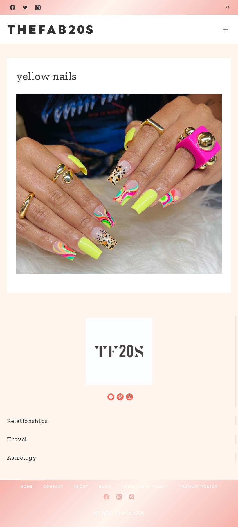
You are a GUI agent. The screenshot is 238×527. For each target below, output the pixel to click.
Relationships (27, 421)
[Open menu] (225, 29)
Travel (17, 439)
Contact (53, 487)
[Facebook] (12, 7)
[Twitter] (25, 7)
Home (27, 487)
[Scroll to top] (223, 504)
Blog (105, 487)
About (81, 487)
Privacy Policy (198, 487)
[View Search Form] (227, 7)
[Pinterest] (131, 496)
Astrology (21, 457)
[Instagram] (37, 7)
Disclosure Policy (145, 487)
